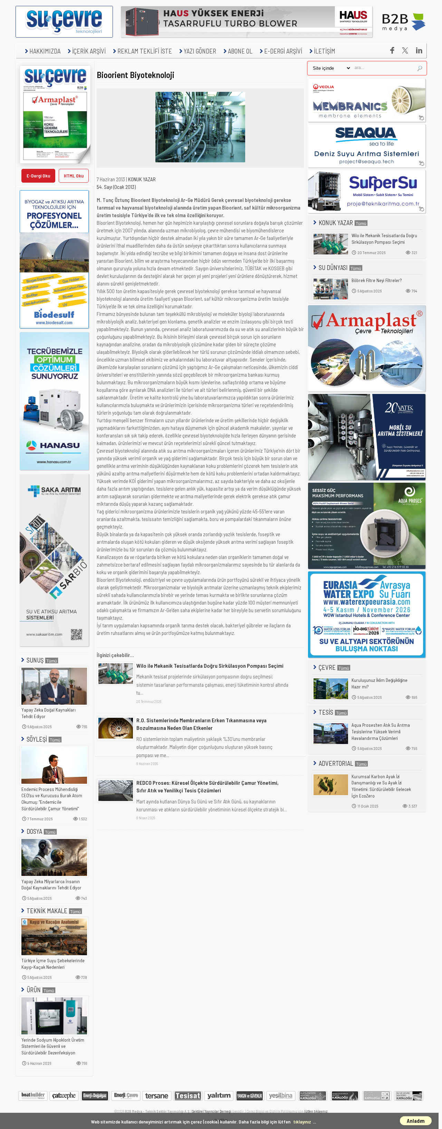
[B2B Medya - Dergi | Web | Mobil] (404, 35)
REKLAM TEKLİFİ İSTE (144, 51)
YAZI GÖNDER (200, 51)
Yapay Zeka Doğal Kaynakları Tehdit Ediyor (48, 713)
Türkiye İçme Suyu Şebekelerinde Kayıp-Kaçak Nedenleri (53, 964)
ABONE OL (240, 51)
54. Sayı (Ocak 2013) (116, 187)
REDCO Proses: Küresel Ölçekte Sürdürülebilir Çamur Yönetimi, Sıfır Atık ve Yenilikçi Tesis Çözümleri (207, 786)
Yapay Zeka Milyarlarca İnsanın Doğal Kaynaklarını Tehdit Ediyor (51, 885)
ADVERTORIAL (336, 763)
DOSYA (34, 831)
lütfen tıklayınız (315, 1111)
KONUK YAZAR (142, 179)
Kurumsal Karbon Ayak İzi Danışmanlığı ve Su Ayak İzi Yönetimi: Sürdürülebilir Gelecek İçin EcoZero (381, 786)
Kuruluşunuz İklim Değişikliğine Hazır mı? (379, 683)
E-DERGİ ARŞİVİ (283, 51)
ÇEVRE (327, 667)
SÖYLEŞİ (36, 739)
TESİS (326, 712)
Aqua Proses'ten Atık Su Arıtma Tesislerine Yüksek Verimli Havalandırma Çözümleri (381, 731)
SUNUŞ (35, 660)
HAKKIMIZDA (44, 51)
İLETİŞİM (324, 51)
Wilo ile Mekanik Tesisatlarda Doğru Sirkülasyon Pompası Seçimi (210, 665)
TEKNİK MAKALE (47, 911)
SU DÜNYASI (333, 267)
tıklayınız (302, 1122)
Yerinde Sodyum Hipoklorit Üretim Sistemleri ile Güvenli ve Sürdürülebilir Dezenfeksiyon (52, 1046)
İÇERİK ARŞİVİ (89, 51)
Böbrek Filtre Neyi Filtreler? (377, 280)
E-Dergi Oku (38, 175)
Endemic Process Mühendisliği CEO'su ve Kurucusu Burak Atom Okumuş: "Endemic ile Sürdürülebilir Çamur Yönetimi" (51, 799)
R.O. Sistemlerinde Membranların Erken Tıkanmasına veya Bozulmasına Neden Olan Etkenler (201, 724)
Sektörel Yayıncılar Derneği (211, 1111)
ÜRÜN (33, 990)
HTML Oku (74, 175)
